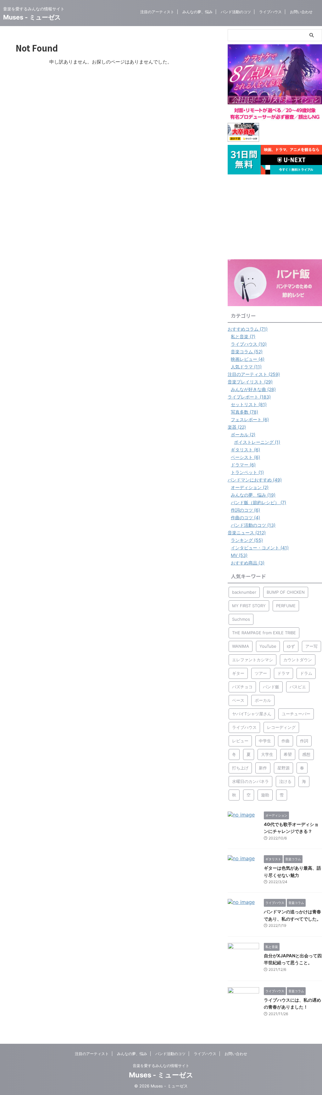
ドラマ (283, 673)
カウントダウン (297, 659)
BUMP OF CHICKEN (286, 592)
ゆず (291, 646)
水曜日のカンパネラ (250, 781)
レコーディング (281, 727)
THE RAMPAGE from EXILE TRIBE (264, 632)
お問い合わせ (301, 11)
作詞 (304, 740)
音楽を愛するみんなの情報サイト (161, 1065)
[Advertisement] (275, 217)
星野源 (283, 767)
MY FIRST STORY (249, 605)
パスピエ (298, 686)
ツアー (261, 673)
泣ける (285, 781)
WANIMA (240, 646)
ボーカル (263, 700)
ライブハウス (270, 11)
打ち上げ (240, 767)
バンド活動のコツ (236, 11)
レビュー (240, 740)
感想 (306, 754)
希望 (288, 754)
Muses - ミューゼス (32, 17)
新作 (263, 767)
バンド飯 (271, 686)
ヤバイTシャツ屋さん (251, 713)
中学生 (265, 740)
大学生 (267, 754)
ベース (238, 700)
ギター (238, 673)
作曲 (285, 740)
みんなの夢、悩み (197, 11)
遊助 (265, 794)
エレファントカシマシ (252, 659)
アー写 (311, 646)
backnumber (244, 592)
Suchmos (241, 619)
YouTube (267, 646)
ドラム (306, 673)
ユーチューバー (296, 713)
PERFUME (286, 605)
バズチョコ (242, 686)
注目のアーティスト (157, 11)
